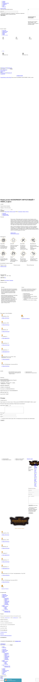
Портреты (6, 609)
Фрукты (27, 211)
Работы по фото (6, 77)
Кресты (5, 654)
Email (1, 416)
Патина (7, 280)
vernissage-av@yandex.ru (25, 318)
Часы (3, 610)
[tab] (20, 213)
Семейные (6, 602)
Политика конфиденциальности (6, 635)
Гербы (5, 607)
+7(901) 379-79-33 (5, 318)
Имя (1, 414)
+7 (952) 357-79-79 (19, 75)
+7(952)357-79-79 (7, 617)
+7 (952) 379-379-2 (5, 366)
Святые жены (6, 600)
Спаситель (6, 603)
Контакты (2, 633)
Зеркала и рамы (5, 595)
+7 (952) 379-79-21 (5, 324)
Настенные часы (7, 611)
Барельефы (4, 594)
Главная (1, 77)
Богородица (6, 598)
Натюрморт (20, 211)
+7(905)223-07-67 (15, 617)
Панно (10, 77)
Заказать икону (13, 232)
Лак (5, 280)
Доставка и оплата (3, 632)
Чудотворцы (6, 604)
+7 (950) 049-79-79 (5, 351)
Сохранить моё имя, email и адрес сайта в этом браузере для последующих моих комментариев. (18, 418)
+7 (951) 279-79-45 (5, 345)
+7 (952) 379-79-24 (5, 331)
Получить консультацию (15, 233)
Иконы (3, 597)
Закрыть (1, 676)
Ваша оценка (3, 405)
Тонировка (11, 280)
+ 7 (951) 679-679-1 (5, 359)
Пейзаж (24, 211)
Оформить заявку (3, 266)
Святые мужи (6, 601)
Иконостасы (4, 596)
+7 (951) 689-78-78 (5, 338)
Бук (5, 277)
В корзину (2, 210)
